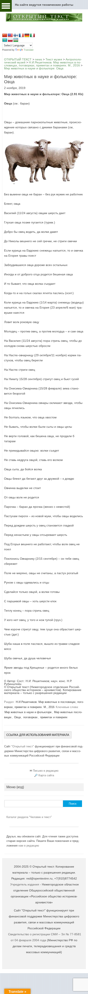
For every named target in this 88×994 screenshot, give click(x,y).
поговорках (30, 717)
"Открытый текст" (23, 746)
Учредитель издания (24, 884)
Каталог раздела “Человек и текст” (29, 817)
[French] (21, 35)
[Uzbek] (15, 40)
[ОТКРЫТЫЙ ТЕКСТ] (44, 21)
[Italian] (32, 35)
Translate (29, 50)
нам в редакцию (28, 845)
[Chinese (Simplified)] (4, 35)
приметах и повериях (53, 717)
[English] (10, 35)
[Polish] (10, 40)
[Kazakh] (4, 40)
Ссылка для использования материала (37, 735)
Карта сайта (46, 775)
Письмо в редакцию (46, 770)
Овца (17, 717)
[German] (26, 35)
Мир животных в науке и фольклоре (27, 712)
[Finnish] (15, 35)
